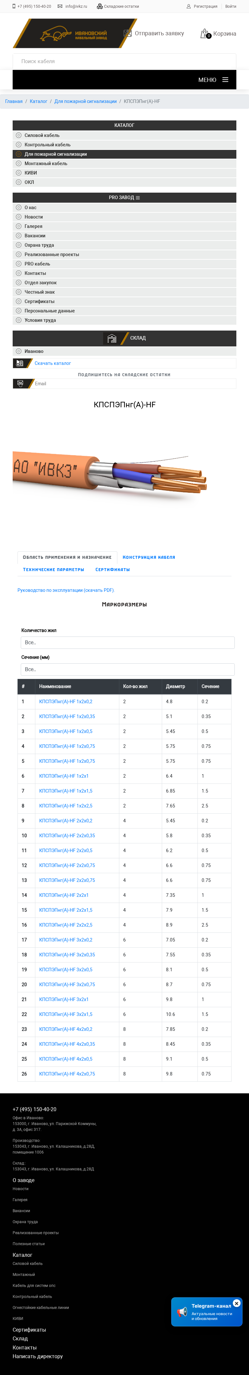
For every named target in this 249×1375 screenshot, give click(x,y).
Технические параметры (54, 570)
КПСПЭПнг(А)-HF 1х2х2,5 (65, 805)
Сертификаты (113, 570)
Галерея (20, 1200)
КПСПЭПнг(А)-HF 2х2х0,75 (67, 865)
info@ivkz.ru (76, 6)
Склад (20, 1339)
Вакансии (21, 1211)
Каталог (38, 101)
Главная (14, 101)
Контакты (25, 1348)
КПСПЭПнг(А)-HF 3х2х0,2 (65, 939)
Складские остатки (121, 6)
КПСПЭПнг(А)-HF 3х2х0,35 (67, 954)
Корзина (224, 33)
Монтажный (24, 1274)
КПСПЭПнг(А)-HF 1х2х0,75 (67, 746)
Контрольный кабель (32, 1296)
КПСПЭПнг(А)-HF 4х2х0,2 (65, 1029)
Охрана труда (25, 1222)
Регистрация (206, 6)
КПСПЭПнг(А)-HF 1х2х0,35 (67, 716)
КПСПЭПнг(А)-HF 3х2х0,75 (67, 984)
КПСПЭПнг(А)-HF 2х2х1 (64, 895)
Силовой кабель (28, 1263)
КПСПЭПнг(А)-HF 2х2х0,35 (67, 835)
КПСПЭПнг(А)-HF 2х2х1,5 (65, 910)
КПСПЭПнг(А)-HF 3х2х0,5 (65, 969)
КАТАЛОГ (124, 125)
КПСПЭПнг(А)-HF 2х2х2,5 (65, 925)
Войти (230, 6)
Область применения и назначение (67, 557)
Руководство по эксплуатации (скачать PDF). (66, 590)
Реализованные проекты (36, 1233)
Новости (21, 1189)
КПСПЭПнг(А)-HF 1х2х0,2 (65, 701)
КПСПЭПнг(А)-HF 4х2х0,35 (67, 1044)
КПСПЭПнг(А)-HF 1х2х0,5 (65, 731)
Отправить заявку (159, 33)
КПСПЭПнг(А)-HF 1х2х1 (64, 776)
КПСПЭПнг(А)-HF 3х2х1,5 (65, 1014)
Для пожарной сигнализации (85, 101)
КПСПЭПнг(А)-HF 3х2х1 (64, 999)
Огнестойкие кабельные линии (41, 1307)
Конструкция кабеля (149, 557)
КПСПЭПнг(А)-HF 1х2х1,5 (65, 791)
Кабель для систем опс (34, 1285)
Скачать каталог (53, 363)
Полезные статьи (29, 1244)
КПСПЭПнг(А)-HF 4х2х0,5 (65, 1059)
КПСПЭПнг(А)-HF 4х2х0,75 (67, 1073)
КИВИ (18, 1318)
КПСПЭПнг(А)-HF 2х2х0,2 (65, 820)
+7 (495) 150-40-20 (34, 6)
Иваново (34, 351)
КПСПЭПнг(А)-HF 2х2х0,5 (65, 850)
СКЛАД (137, 338)
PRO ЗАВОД (122, 197)
